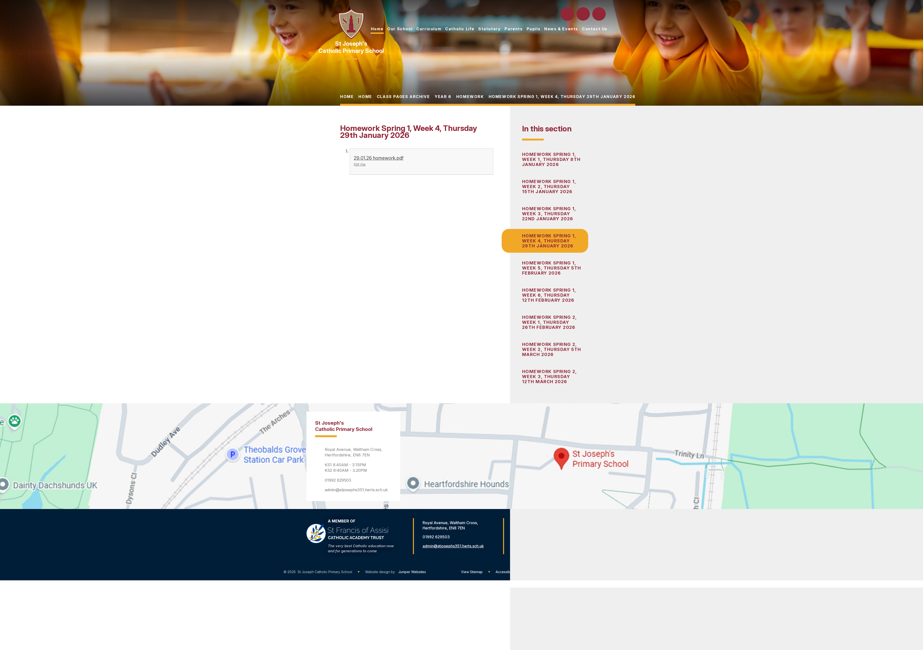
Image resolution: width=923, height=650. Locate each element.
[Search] (568, 14)
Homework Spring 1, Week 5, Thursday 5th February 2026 (551, 268)
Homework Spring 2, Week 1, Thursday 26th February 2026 (549, 322)
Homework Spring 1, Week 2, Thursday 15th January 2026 (549, 186)
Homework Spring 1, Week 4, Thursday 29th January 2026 (562, 96)
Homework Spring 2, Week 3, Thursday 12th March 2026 (549, 376)
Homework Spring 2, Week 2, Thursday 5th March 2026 (551, 349)
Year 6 (443, 96)
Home (347, 96)
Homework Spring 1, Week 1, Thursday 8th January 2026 (551, 159)
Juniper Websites (412, 572)
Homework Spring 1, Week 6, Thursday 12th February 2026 (549, 295)
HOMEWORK (470, 96)
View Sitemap (472, 572)
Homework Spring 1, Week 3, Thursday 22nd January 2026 (549, 213)
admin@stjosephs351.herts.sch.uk (356, 489)
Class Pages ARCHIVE (403, 96)
